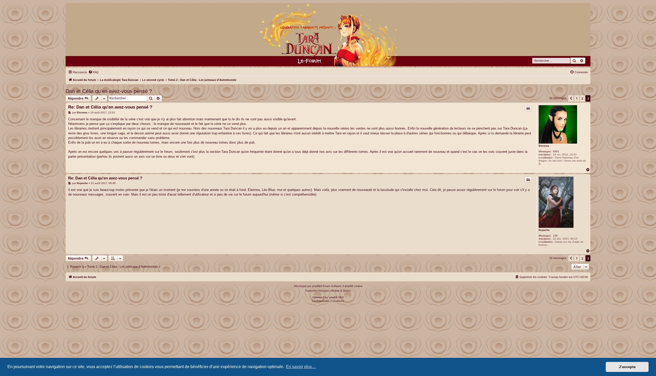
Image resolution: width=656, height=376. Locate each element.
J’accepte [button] (627, 367)
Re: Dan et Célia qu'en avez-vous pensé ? (110, 107)
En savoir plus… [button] (301, 366)
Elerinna (544, 145)
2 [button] (582, 98)
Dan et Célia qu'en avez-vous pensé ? (109, 91)
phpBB (316, 286)
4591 (556, 151)
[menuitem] (93, 72)
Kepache (544, 230)
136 (555, 235)
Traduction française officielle (322, 290)
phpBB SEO (336, 297)
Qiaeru (347, 290)
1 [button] (577, 98)
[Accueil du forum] (328, 34)
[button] (570, 98)
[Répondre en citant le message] (528, 108)
